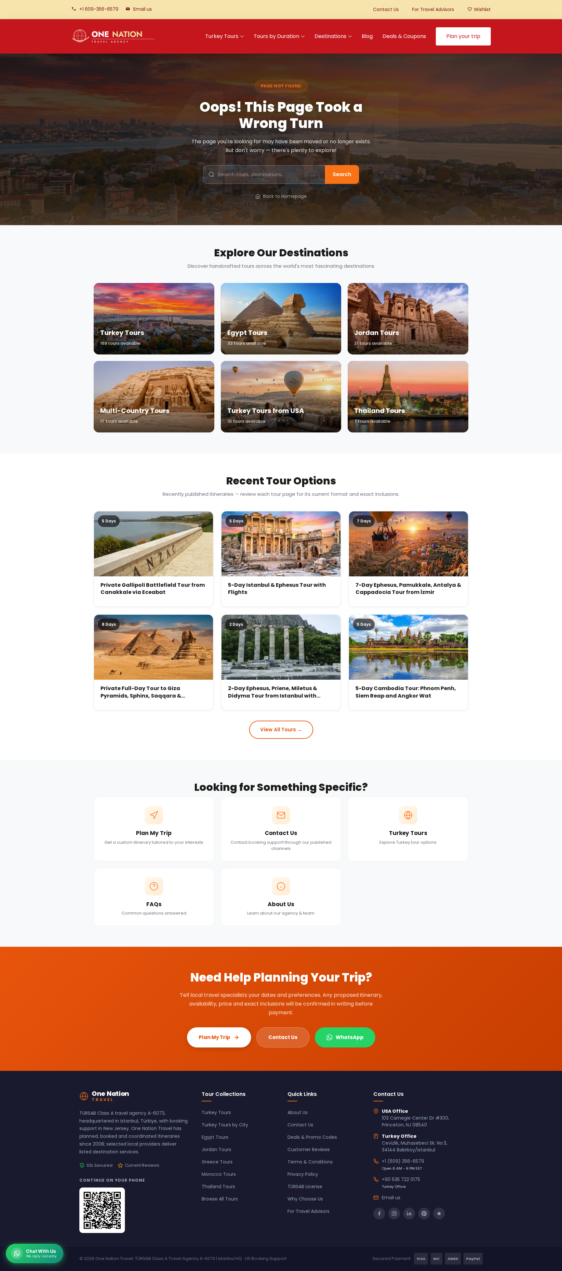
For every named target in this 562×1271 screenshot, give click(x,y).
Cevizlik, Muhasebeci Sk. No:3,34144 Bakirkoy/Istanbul (414, 1146)
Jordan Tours (216, 1149)
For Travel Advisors (433, 9)
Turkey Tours (221, 36)
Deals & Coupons (404, 36)
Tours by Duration (276, 36)
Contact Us (386, 9)
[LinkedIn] (409, 1213)
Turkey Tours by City (225, 1125)
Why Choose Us (305, 1199)
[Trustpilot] (439, 1213)
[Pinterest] (424, 1213)
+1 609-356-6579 (98, 8)
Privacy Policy (303, 1174)
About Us (298, 1112)
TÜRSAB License (305, 1186)
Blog (367, 36)
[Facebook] (379, 1213)
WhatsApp (350, 1037)
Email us (142, 8)
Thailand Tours (218, 1186)
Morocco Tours (219, 1174)
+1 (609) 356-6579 (403, 1161)
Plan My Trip (214, 1037)
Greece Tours (217, 1162)
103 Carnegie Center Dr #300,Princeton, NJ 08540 (415, 1121)
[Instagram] (394, 1213)
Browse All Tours (220, 1199)
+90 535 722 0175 (401, 1179)
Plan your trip (463, 36)
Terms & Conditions (310, 1162)
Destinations (330, 36)
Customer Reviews (309, 1149)
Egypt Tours (215, 1137)
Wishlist (482, 9)
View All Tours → (281, 729)
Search (342, 174)
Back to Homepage (285, 196)
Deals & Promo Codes (312, 1137)
